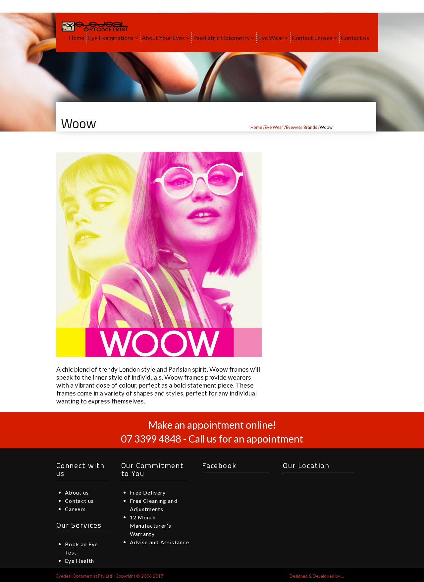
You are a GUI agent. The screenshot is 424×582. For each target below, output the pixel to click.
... (342, 576)
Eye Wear (271, 37)
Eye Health (79, 560)
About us (77, 492)
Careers (75, 509)
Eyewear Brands (301, 127)
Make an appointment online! (212, 425)
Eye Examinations (111, 37)
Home (76, 37)
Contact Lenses (313, 37)
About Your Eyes (164, 37)
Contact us (355, 37)
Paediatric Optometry (222, 37)
